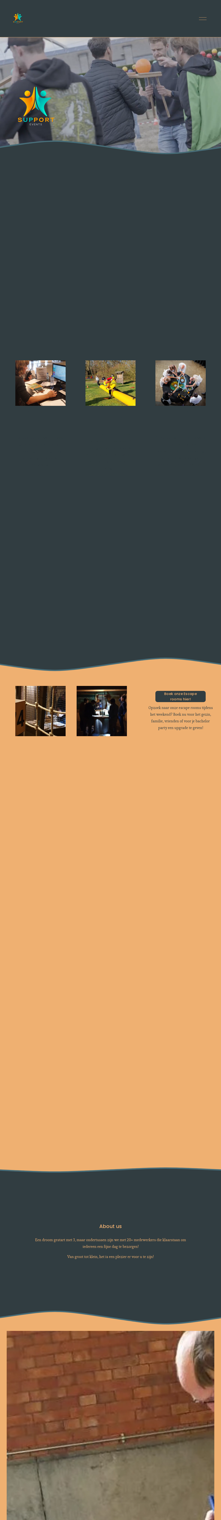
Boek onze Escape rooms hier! (180, 696)
